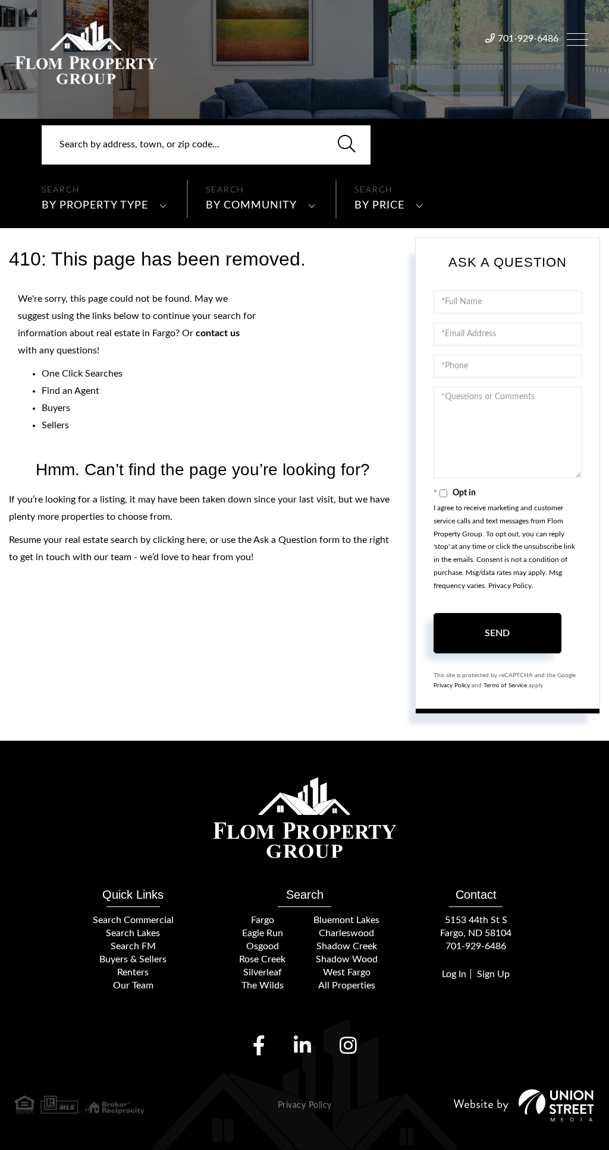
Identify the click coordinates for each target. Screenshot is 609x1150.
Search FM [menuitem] (133, 946)
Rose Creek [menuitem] (262, 959)
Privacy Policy (510, 585)
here (196, 540)
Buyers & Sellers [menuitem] (133, 959)
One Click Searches (82, 373)
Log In (454, 974)
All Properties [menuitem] (346, 985)
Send (497, 633)
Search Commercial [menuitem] (133, 920)
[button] (347, 145)
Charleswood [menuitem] (346, 933)
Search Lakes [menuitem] (133, 933)
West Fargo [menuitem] (347, 972)
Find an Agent (70, 391)
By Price (379, 205)
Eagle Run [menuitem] (262, 933)
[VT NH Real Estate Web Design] (524, 1105)
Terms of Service (505, 685)
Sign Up (493, 974)
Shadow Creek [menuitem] (346, 946)
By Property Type (95, 205)
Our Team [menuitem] (133, 985)
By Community (251, 205)
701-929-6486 (528, 38)
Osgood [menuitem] (262, 946)
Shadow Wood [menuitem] (347, 959)
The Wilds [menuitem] (262, 985)
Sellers (55, 425)
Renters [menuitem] (133, 972)
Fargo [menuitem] (262, 920)
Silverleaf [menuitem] (262, 972)
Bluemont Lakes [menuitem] (346, 920)
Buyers (56, 408)
